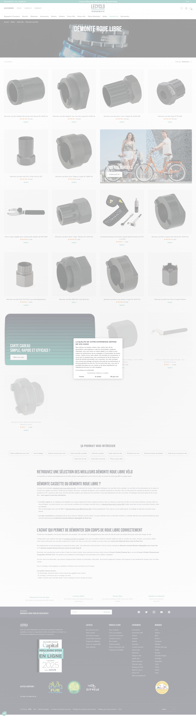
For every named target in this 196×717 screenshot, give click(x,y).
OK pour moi (114, 376)
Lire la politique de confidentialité (85, 370)
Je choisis (98, 376)
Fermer (81, 376)
